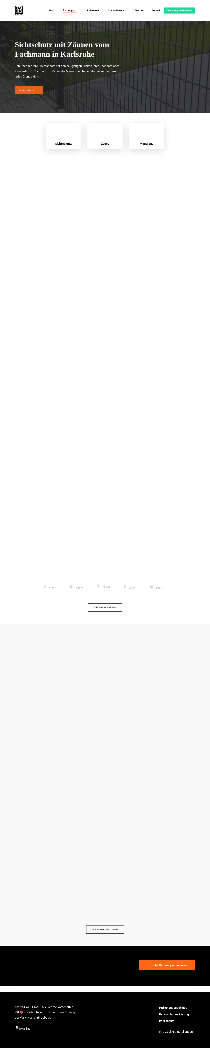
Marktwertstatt (30, 1017)
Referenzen (93, 10)
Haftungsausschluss (173, 1007)
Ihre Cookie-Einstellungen (176, 1031)
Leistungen (69, 10)
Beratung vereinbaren (179, 10)
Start (51, 10)
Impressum (167, 1021)
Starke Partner (116, 10)
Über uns (138, 10)
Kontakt (156, 10)
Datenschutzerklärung (174, 1014)
